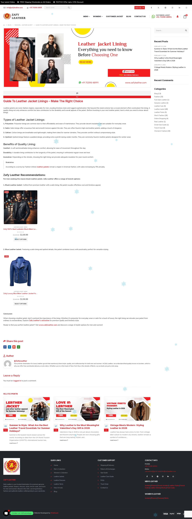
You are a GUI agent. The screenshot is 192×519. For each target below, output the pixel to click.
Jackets (147, 485)
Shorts (163, 488)
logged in (17, 381)
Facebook (5, 347)
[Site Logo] (14, 16)
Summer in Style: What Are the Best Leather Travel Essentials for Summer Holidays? (29, 428)
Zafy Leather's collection (39, 320)
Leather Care (158, 106)
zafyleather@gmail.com (152, 471)
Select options (20, 239)
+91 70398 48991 (151, 466)
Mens (85, 16)
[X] (158, 7)
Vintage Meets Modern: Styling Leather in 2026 (170, 68)
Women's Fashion (160, 131)
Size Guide (104, 473)
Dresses (160, 498)
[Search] (69, 7)
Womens (97, 16)
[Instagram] (172, 7)
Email (14, 347)
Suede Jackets (163, 485)
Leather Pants (159, 112)
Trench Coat (158, 128)
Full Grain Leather (160, 100)
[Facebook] (151, 7)
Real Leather (158, 122)
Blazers (154, 485)
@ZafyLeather (20, 361)
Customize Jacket (114, 16)
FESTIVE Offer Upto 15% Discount (54, 2)
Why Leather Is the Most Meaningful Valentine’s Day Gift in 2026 (168, 59)
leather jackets (43, 167)
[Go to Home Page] (4, 25)
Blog (128, 16)
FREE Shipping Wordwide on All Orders (19, 2)
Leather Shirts (155, 488)
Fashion (157, 97)
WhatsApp (18, 347)
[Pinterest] (165, 7)
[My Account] (177, 16)
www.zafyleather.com (48, 325)
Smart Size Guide (160, 125)
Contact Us (140, 16)
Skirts (166, 498)
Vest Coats (171, 488)
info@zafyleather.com (168, 471)
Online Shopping (160, 118)
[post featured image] (26, 409)
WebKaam (54, 513)
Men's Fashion (159, 115)
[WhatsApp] (186, 7)
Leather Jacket (18, 227)
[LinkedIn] (179, 7)
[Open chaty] (6, 512)
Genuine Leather (160, 103)
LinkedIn (9, 347)
